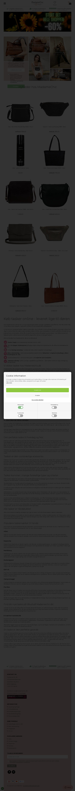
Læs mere (9, 382)
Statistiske (54, 413)
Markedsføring (54, 404)
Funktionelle (20, 413)
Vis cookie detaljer (37, 400)
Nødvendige (20, 404)
